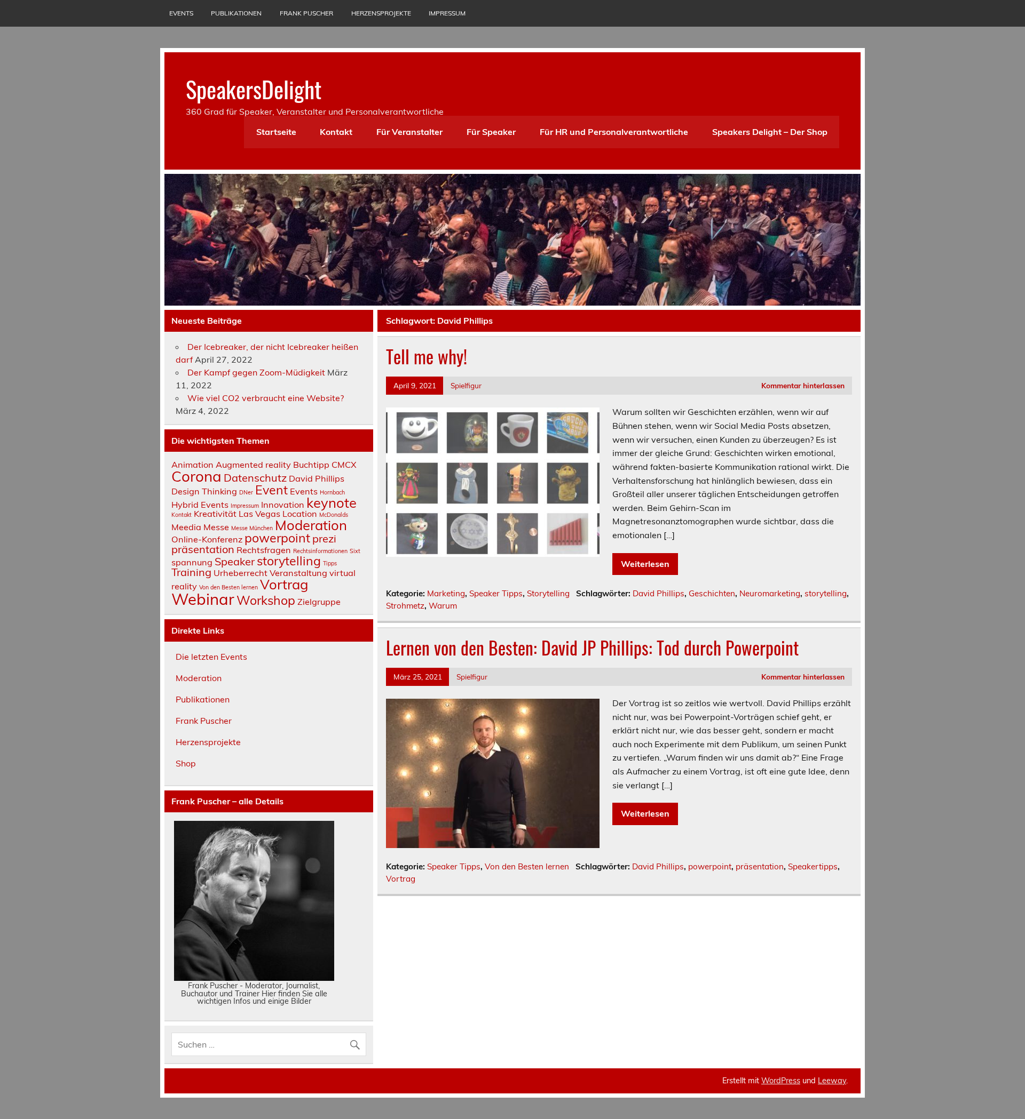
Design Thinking (204, 491)
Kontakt (336, 131)
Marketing (446, 593)
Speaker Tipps (496, 593)
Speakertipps (813, 866)
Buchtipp (311, 464)
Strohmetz (405, 606)
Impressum (447, 13)
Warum (443, 606)
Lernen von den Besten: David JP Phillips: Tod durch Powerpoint (592, 647)
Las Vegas (259, 513)
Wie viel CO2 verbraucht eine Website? (265, 398)
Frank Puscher (306, 13)
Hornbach (332, 492)
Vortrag (400, 879)
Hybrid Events (199, 504)
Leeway (832, 1080)
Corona (196, 476)
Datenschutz (255, 477)
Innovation (282, 504)
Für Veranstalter (409, 131)
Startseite (276, 131)
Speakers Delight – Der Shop (769, 131)
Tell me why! (426, 356)
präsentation (760, 866)
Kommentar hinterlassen (803, 385)
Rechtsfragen (263, 550)
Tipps (330, 563)
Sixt (355, 551)
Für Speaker (491, 131)
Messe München (252, 528)
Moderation (311, 524)
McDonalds (333, 514)
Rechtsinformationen (320, 551)
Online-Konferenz (206, 539)
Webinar (202, 599)
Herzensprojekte (381, 13)
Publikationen (236, 13)
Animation (192, 464)
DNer (246, 492)
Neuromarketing (769, 593)
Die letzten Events (211, 656)
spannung (191, 562)
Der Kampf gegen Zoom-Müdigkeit (256, 372)
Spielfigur (466, 385)
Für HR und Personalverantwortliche (614, 131)
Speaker (235, 561)
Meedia (186, 527)
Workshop (265, 600)
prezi (324, 538)
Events (181, 13)
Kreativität (215, 513)
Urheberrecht (240, 573)
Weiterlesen (645, 563)
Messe (216, 527)
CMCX (344, 464)
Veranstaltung (298, 573)
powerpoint (709, 866)
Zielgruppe (319, 601)
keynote (331, 502)
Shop (186, 763)
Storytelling (548, 593)
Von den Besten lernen (527, 866)
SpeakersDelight (253, 88)
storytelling (826, 593)
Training (191, 572)
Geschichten (712, 593)
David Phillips (658, 593)
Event (271, 490)
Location (299, 513)
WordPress (780, 1080)
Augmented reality (253, 464)
